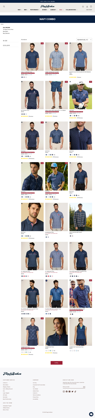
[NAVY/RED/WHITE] (70, 276)
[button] (91, 414)
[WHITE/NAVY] (48, 237)
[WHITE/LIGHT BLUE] (72, 351)
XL (39, 64)
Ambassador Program (7, 405)
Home (2, 24)
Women (44, 9)
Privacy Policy (35, 397)
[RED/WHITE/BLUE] (24, 77)
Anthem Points (36, 391)
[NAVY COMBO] (22, 77)
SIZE (5, 40)
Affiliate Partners (6, 407)
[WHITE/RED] (28, 276)
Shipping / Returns (6, 386)
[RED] (24, 276)
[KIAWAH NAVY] (70, 116)
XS (49, 339)
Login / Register (6, 393)
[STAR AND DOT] (72, 116)
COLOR (6, 45)
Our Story (35, 382)
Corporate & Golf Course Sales (39, 384)
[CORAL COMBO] (24, 352)
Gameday (53, 9)
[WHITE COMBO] (26, 77)
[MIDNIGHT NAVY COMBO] (76, 276)
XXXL (35, 68)
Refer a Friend (6, 409)
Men (25, 9)
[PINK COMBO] (74, 351)
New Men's (5, 31)
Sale (60, 9)
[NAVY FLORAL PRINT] (74, 116)
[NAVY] (50, 314)
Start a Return (5, 384)
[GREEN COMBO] (26, 352)
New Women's (6, 33)
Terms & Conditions (37, 395)
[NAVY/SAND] (74, 276)
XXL (30, 68)
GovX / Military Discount (8, 388)
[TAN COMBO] (72, 236)
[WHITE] (48, 314)
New (19, 9)
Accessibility (35, 399)
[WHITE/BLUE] (70, 351)
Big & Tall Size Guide (7, 399)
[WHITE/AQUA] (76, 351)
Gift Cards (5, 395)
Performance (34, 9)
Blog (34, 386)
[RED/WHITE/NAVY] (22, 114)
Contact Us (5, 382)
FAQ (4, 391)
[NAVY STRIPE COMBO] (76, 116)
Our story (89, 9)
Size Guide (5, 397)
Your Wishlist (35, 388)
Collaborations (71, 9)
